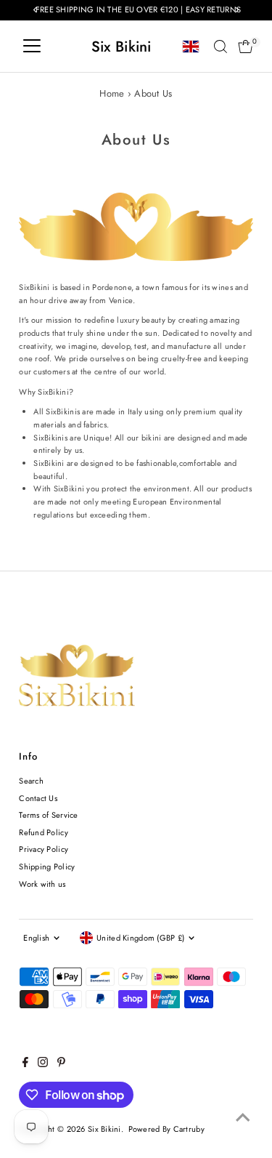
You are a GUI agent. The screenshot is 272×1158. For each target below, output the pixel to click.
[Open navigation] (32, 46)
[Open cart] (245, 46)
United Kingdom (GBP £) (140, 938)
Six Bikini (121, 46)
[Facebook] (25, 1064)
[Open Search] (220, 46)
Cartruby (189, 1129)
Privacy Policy (43, 849)
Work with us (42, 884)
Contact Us (38, 798)
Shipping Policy (47, 866)
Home (111, 93)
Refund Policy (43, 832)
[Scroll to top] (242, 1118)
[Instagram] (42, 1064)
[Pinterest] (61, 1064)
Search (31, 781)
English (36, 938)
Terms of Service (48, 815)
